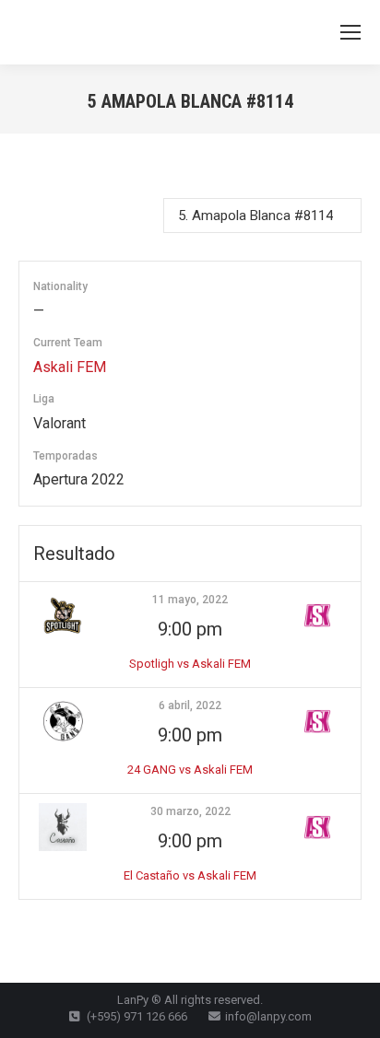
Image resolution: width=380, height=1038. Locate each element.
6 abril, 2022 (190, 705)
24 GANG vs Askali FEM (190, 769)
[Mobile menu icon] (350, 32)
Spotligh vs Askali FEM (190, 664)
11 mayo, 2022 (190, 599)
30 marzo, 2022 (190, 811)
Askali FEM (69, 367)
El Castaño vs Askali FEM (190, 875)
